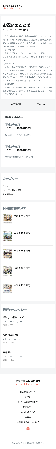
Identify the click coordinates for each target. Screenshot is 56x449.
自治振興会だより (10, 194)
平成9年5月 (12, 124)
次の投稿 (39, 104)
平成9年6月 (12, 146)
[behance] (28, 429)
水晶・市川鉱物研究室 (12, 190)
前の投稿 (16, 104)
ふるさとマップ (28, 412)
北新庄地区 (28, 407)
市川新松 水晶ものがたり (28, 421)
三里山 (28, 416)
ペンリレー (7, 30)
